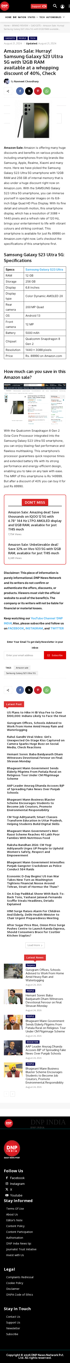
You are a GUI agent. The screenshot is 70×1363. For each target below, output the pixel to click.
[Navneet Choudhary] (7, 81)
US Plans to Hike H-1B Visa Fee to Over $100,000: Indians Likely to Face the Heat (36, 714)
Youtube (16, 1195)
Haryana (31, 965)
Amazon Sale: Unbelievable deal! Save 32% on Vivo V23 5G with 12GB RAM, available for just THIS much (34, 549)
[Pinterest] (38, 91)
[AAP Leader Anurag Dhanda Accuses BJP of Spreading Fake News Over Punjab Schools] (13, 1047)
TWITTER (57, 628)
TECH (33, 38)
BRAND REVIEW (20, 25)
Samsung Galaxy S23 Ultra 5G (21, 673)
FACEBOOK (16, 628)
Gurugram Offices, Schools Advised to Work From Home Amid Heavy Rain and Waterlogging (35, 726)
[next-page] (12, 1094)
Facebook (17, 1177)
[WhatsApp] (47, 91)
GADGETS (36, 25)
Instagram (17, 1183)
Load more (34, 945)
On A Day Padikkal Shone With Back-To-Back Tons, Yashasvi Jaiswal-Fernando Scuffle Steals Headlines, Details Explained (36, 899)
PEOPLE (22, 38)
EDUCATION (32, 1042)
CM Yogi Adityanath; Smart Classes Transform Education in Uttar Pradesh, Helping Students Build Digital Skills (34, 820)
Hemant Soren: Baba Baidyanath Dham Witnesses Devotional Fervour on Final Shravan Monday (35, 757)
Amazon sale (22, 667)
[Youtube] (7, 1195)
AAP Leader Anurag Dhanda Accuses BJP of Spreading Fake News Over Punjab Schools (35, 789)
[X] (29, 91)
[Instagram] (7, 1184)
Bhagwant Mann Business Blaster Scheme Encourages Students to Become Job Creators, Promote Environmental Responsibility (31, 805)
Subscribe (57, 655)
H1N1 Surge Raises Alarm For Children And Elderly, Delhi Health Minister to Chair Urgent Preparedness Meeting (33, 914)
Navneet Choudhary (26, 81)
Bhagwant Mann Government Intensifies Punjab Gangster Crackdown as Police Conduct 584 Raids (36, 865)
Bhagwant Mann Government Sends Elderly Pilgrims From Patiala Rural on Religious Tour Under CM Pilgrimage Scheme (34, 773)
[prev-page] (6, 1094)
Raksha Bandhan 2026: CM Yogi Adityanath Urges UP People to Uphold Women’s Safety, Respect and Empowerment (35, 850)
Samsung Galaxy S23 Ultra (44, 269)
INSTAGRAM (34, 628)
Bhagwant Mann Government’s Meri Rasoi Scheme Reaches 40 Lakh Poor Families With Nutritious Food (33, 834)
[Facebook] (20, 91)
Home (7, 25)
